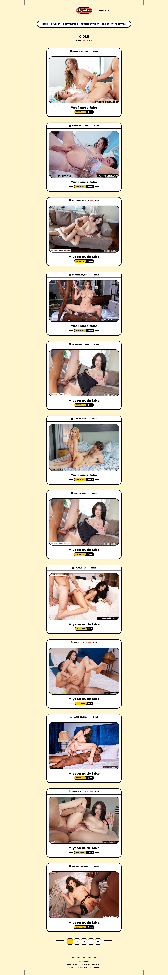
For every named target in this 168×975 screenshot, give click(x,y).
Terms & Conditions (91, 965)
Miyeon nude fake (84, 257)
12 (98, 941)
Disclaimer (72, 965)
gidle (95, 51)
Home (78, 40)
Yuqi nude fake (84, 107)
